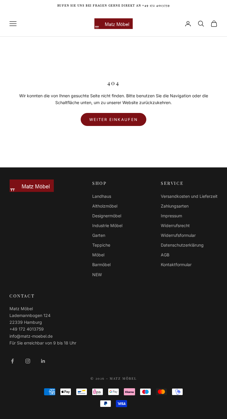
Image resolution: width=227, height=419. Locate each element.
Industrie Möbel (107, 225)
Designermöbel (106, 215)
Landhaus (101, 196)
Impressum (171, 215)
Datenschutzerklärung (182, 244)
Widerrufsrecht (175, 225)
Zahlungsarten (175, 205)
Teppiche (101, 244)
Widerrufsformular (178, 235)
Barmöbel (101, 264)
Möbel (98, 254)
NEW (97, 274)
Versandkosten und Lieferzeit (189, 196)
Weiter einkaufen (113, 119)
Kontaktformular (176, 264)
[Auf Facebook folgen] (12, 361)
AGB (165, 254)
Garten (98, 235)
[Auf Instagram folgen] (28, 361)
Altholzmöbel (104, 205)
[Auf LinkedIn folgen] (43, 361)
